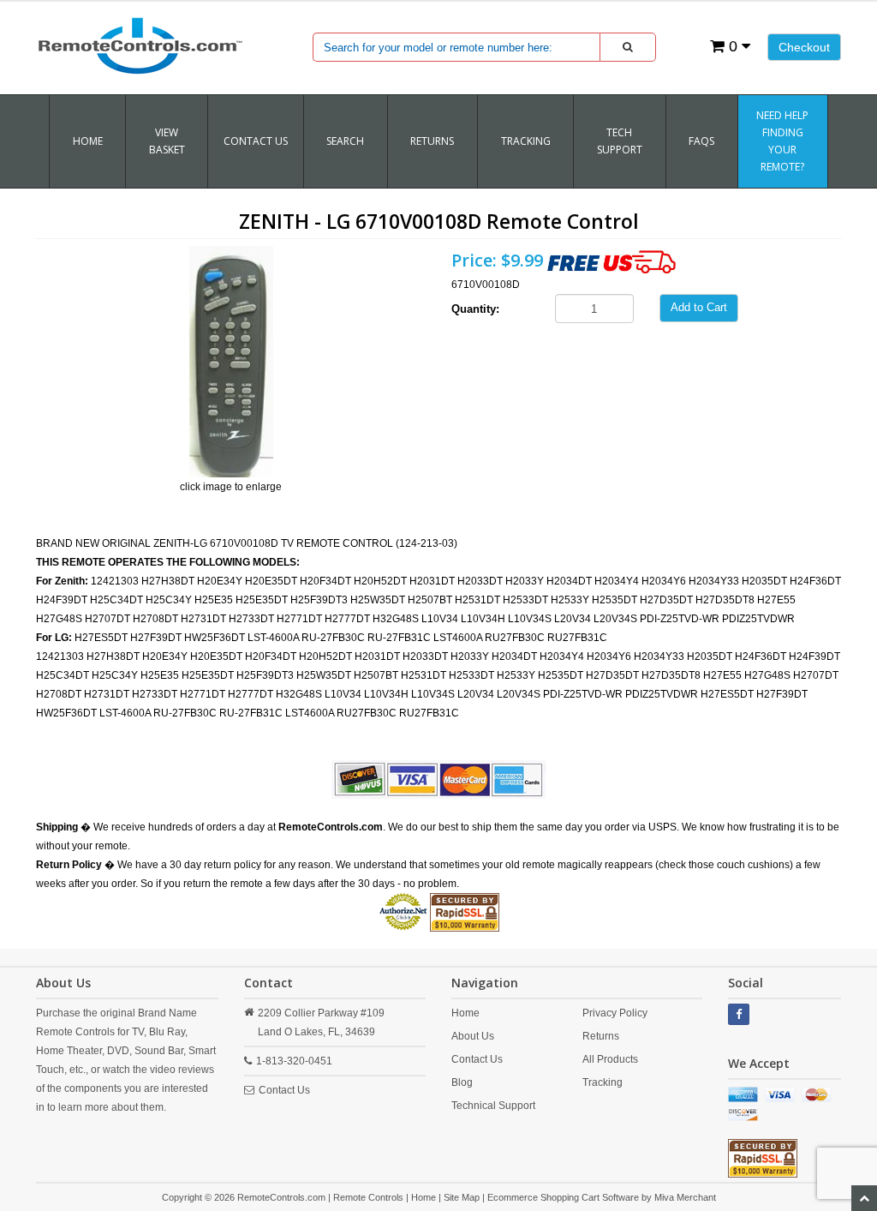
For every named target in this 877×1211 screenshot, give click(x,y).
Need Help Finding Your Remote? (782, 141)
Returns (600, 1036)
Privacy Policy (614, 1013)
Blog (462, 1082)
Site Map (462, 1197)
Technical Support (493, 1106)
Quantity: (475, 309)
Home (88, 141)
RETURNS (432, 141)
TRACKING (526, 141)
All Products (610, 1059)
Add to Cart (699, 307)
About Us (472, 1036)
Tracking (602, 1082)
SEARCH (345, 141)
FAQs (701, 141)
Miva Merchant (685, 1197)
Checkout (804, 47)
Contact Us (256, 141)
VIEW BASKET (167, 141)
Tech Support (619, 141)
